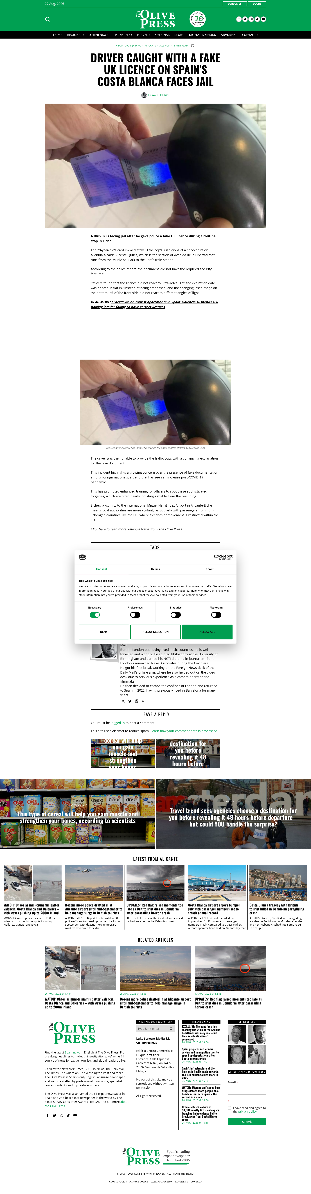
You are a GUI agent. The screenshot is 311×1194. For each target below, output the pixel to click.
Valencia (165, 45)
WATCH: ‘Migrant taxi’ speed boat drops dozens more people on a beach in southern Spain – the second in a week (201, 1092)
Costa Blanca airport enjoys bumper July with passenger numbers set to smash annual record (214, 909)
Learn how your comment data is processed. (184, 731)
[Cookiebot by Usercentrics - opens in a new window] (217, 557)
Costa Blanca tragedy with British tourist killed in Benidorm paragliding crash (276, 909)
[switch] (135, 615)
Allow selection (156, 631)
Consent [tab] (101, 569)
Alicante (151, 45)
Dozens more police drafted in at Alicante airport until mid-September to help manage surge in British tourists (94, 909)
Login (257, 3)
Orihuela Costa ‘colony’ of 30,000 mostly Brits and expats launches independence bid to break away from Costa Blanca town (200, 1113)
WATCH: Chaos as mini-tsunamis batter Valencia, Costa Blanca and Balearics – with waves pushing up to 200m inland (31, 909)
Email (233, 1082)
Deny (104, 631)
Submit (247, 1122)
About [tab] (209, 569)
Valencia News (138, 529)
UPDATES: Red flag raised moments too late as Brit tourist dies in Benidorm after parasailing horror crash (155, 909)
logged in (118, 723)
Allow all (207, 631)
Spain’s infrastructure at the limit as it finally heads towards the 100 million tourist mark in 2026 (200, 1073)
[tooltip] (239, 19)
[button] (171, 1028)
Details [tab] (155, 569)
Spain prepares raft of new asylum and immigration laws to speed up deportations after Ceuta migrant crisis (200, 1054)
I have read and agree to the (249, 1110)
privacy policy (247, 1111)
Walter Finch (161, 95)
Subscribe (235, 3)
